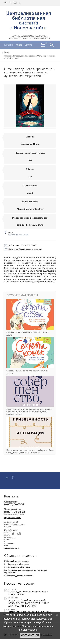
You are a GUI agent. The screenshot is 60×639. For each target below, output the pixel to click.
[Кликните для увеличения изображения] (30, 105)
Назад (6, 52)
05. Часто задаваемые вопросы (18, 575)
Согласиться (30, 635)
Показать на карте (11, 548)
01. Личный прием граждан (16, 561)
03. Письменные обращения (17, 567)
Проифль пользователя (18, 235)
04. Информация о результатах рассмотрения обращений (25, 571)
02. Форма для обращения (16, 564)
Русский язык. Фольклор (30, 249)
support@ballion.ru (12, 517)
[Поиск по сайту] (51, 45)
